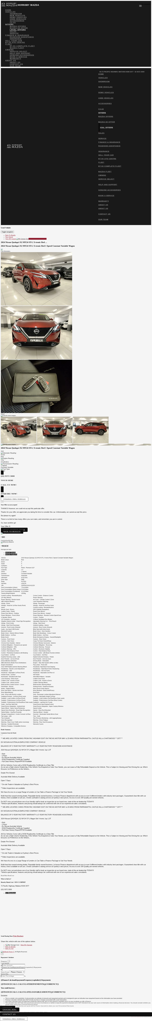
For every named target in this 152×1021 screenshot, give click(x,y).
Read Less (11, 875)
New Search (9, 237)
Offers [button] (9, 24)
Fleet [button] (8, 44)
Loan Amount (5, 963)
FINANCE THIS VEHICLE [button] (14, 1019)
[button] (76, 995)
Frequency (4, 961)
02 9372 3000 (139, 72)
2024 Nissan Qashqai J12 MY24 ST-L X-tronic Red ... (24, 242)
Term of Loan (5, 972)
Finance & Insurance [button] (17, 35)
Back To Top (9, 948)
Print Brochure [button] (18, 936)
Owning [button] (9, 50)
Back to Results (12, 531)
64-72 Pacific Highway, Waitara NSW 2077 (116, 72)
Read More (4, 875)
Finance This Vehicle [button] (15, 499)
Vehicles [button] (10, 12)
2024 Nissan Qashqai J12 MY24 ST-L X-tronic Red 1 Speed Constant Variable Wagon (38, 246)
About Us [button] (10, 60)
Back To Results (10, 235)
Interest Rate (4, 974)
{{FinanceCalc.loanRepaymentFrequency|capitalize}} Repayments (21, 967)
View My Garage (26, 239)
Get (10, 893)
